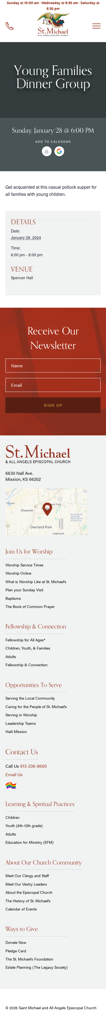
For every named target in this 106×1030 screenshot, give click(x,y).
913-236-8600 (33, 766)
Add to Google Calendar (59, 151)
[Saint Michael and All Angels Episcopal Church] (53, 24)
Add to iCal (47, 151)
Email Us (14, 774)
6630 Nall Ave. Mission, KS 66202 (23, 476)
